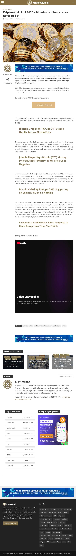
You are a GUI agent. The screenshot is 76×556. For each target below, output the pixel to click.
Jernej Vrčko (43, 525)
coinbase (48, 516)
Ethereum (39, 326)
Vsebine (14, 359)
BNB (59, 512)
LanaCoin (68, 529)
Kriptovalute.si (20, 19)
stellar (53, 542)
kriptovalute (44, 529)
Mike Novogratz (45, 535)
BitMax (31, 326)
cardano (65, 512)
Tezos (58, 542)
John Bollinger (56, 326)
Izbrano (7, 357)
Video (10, 9)
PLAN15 (66, 538)
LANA (61, 529)
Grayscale (62, 522)
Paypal (51, 538)
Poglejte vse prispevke (65, 376)
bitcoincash (67, 509)
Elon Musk (43, 519)
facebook (47, 326)
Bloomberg (52, 512)
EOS (50, 519)
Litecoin (48, 532)
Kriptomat (68, 525)
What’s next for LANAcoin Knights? (13, 363)
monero (64, 535)
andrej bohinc (44, 509)
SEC (48, 542)
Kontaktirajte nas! (10, 523)
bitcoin (25, 326)
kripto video (53, 529)
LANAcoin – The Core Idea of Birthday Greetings (38, 363)
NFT (70, 535)
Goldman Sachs (52, 522)
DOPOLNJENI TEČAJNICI (44, 105)
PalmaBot (43, 538)
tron (64, 542)
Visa (69, 542)
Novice (5, 9)
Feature (42, 522)
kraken (60, 525)
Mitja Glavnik (56, 535)
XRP (41, 545)
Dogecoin (61, 516)
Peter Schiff (58, 538)
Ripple (42, 542)
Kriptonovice (16, 357)
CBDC (42, 516)
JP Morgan (53, 525)
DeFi (55, 516)
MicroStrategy (57, 532)
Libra (64, 326)
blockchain (43, 512)
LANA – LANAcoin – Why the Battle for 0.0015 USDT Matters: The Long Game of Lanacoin (62, 363)
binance (53, 509)
